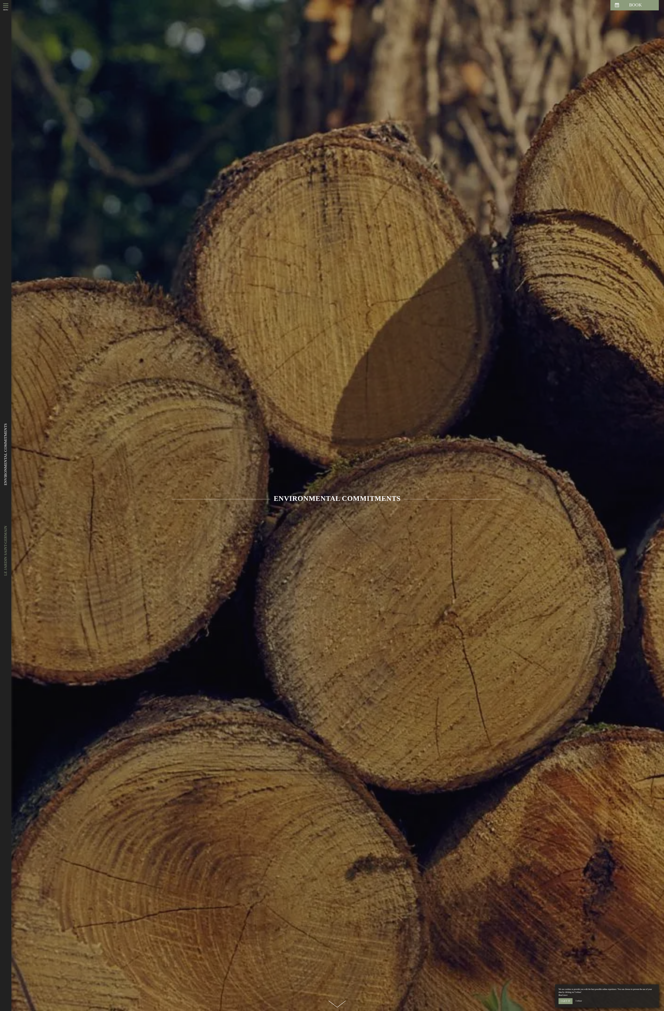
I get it (565, 1001)
